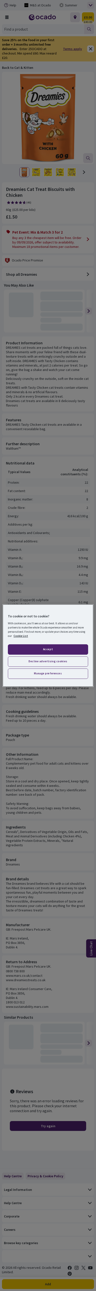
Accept (48, 649)
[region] (48, 645)
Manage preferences (48, 673)
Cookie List (21, 636)
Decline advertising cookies (48, 661)
